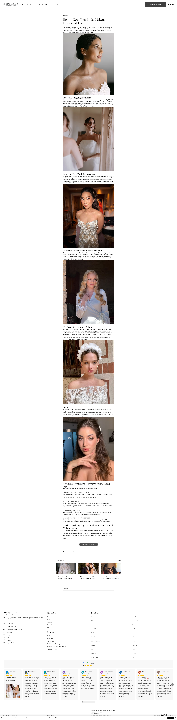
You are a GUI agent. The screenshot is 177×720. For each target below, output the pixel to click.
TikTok (8, 637)
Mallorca (134, 657)
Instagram (9, 635)
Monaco (134, 637)
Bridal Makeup (51, 636)
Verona (134, 653)
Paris (133, 649)
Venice (134, 625)
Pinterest (9, 640)
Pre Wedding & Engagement (55, 644)
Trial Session (50, 641)
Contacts (49, 625)
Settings (164, 717)
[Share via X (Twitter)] (67, 551)
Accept (171, 717)
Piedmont (135, 621)
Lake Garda (94, 637)
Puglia (93, 633)
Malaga (93, 645)
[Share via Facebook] (63, 551)
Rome (93, 649)
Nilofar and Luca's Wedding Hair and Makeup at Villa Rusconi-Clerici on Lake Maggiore (87, 577)
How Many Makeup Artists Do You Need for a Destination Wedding (111, 577)
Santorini (134, 633)
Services (49, 622)
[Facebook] (170, 4)
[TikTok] (173, 4)
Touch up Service (52, 649)
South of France (95, 641)
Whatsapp (9, 632)
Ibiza (133, 641)
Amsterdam (94, 657)
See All (119, 560)
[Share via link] (73, 551)
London (93, 653)
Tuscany (93, 625)
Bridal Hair (50, 638)
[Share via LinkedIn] (70, 551)
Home (49, 616)
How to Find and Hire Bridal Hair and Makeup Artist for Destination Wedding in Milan (66, 577)
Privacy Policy (55, 717)
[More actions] (113, 16)
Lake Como (94, 616)
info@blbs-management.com (14, 629)
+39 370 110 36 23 (11, 626)
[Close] (175, 718)
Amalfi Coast (94, 629)
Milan (92, 621)
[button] (60, 5)
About (49, 619)
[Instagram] (168, 4)
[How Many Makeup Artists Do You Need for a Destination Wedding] (111, 568)
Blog (48, 627)
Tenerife (134, 645)
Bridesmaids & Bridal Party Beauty (56, 646)
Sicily (133, 629)
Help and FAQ (10, 643)
